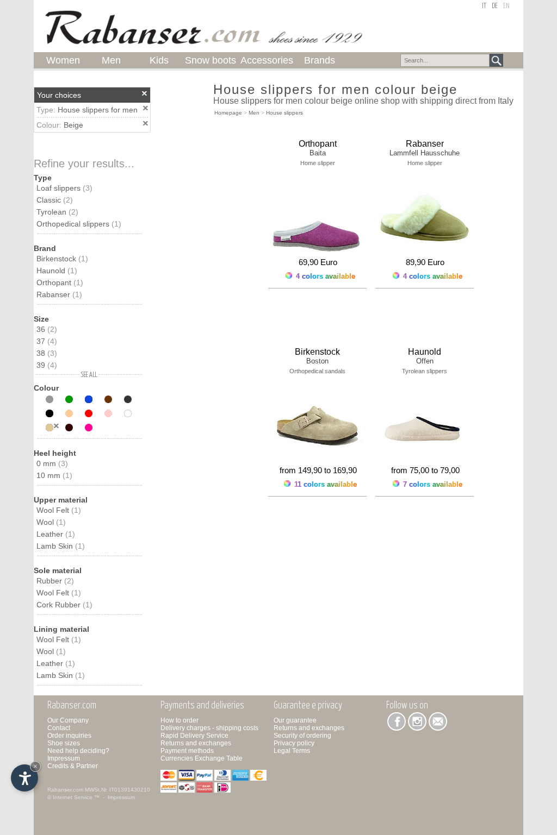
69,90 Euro (318, 262)
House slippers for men (98, 109)
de (495, 6)
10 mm (54, 475)
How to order (179, 720)
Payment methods (187, 751)
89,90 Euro (425, 262)
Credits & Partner (72, 766)
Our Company (68, 720)
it (484, 6)
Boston (317, 361)
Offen (425, 361)
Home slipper (317, 163)
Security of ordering (302, 735)
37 (46, 341)
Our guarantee (295, 720)
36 (46, 329)
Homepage (228, 113)
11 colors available (324, 484)
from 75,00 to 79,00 (425, 470)
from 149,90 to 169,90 (318, 470)
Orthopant (59, 282)
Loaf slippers (64, 188)
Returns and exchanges (195, 743)
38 (46, 353)
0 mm (52, 463)
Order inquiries (69, 735)
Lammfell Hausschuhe (424, 153)
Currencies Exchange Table (201, 758)
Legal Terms (292, 751)
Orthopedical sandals (317, 371)
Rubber (55, 580)
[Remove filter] (56, 426)
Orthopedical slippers (78, 223)
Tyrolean (57, 212)
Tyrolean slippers (424, 371)
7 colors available (431, 484)
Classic (54, 200)
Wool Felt (58, 510)
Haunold (56, 270)
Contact (58, 728)
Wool (51, 522)
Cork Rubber (64, 604)
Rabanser (59, 294)
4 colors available (324, 276)
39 (46, 365)
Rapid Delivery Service (194, 735)
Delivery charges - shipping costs (209, 728)
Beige (73, 125)
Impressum (63, 758)
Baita (318, 153)
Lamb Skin (60, 546)
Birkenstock (62, 258)
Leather (55, 534)
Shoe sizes (63, 743)
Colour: (50, 125)
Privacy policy (294, 743)
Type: (47, 109)
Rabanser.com (65, 790)
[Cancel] (144, 93)
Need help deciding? (78, 751)
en (506, 6)
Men (254, 113)
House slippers (284, 113)
